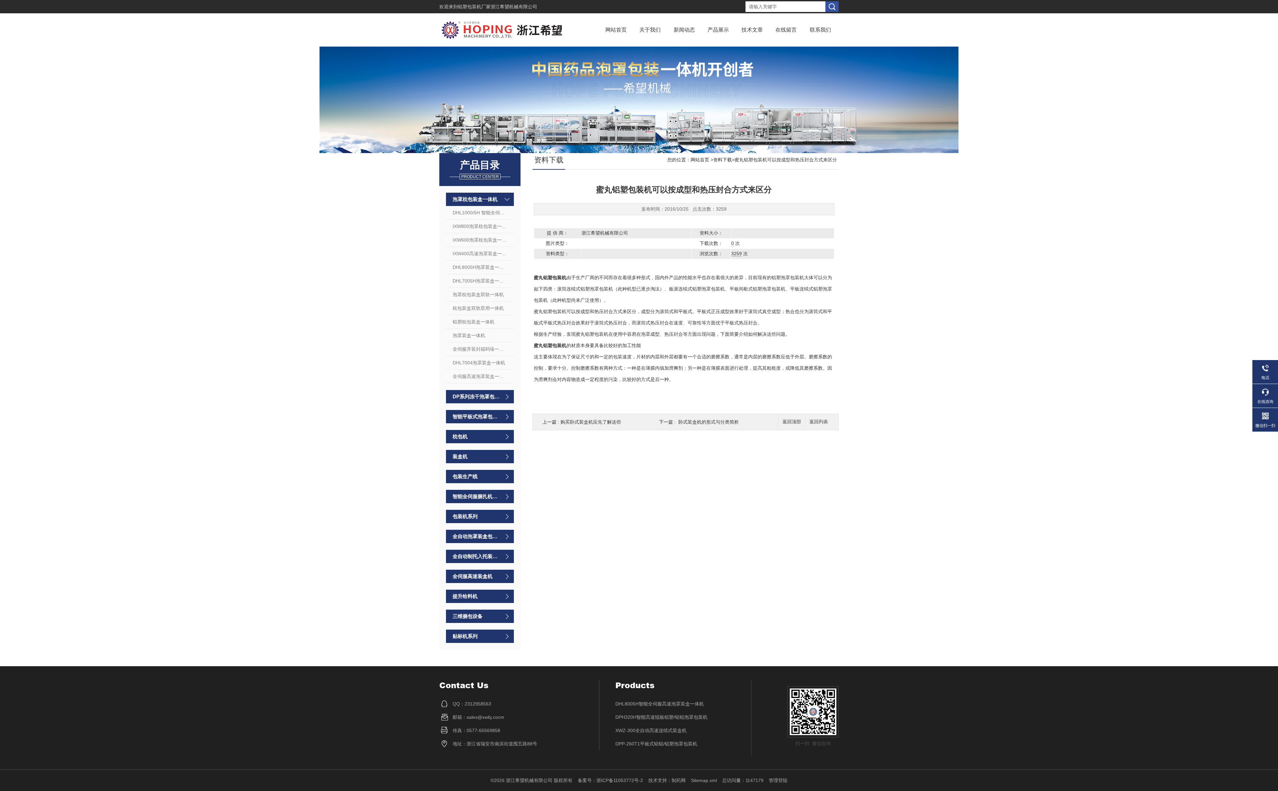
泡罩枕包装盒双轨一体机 (478, 294)
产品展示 (718, 30)
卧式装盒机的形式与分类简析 (708, 422)
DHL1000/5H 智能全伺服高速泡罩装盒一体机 (483, 212)
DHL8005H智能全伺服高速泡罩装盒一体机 (659, 703)
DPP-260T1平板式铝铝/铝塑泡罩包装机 (656, 743)
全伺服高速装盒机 (473, 576)
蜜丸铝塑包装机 (550, 277)
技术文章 (752, 30)
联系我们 (820, 30)
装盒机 (460, 456)
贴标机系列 (465, 636)
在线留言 (786, 30)
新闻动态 (684, 30)
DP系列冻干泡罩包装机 (476, 396)
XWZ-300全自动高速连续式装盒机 (651, 730)
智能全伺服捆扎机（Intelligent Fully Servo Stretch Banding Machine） (476, 496)
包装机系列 (465, 516)
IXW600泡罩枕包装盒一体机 (482, 240)
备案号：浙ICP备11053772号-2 (610, 780)
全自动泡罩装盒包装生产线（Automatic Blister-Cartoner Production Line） (476, 536)
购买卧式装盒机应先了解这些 (590, 422)
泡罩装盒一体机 (469, 335)
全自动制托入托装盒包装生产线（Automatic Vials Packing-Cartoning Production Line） (476, 556)
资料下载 (722, 159)
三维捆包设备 (468, 616)
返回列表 (818, 421)
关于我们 (650, 30)
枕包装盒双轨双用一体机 (478, 308)
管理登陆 (778, 780)
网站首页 (616, 30)
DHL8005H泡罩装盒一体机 (481, 267)
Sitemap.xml (704, 780)
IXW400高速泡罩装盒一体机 (482, 253)
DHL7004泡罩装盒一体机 (479, 362)
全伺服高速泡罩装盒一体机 (481, 376)
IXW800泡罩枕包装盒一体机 (482, 226)
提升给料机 (465, 596)
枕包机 (460, 436)
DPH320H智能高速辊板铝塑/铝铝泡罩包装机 (661, 717)
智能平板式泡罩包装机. (476, 416)
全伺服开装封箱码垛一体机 (481, 349)
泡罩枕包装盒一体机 (475, 199)
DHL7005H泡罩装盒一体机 (481, 281)
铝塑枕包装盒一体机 (474, 321)
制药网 (679, 780)
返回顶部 (791, 421)
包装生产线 (465, 476)
